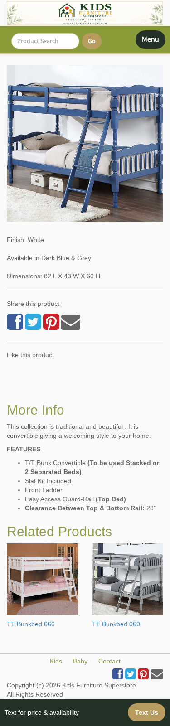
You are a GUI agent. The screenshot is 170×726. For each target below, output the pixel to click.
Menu (153, 41)
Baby (80, 661)
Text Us (146, 712)
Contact (109, 661)
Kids (56, 661)
